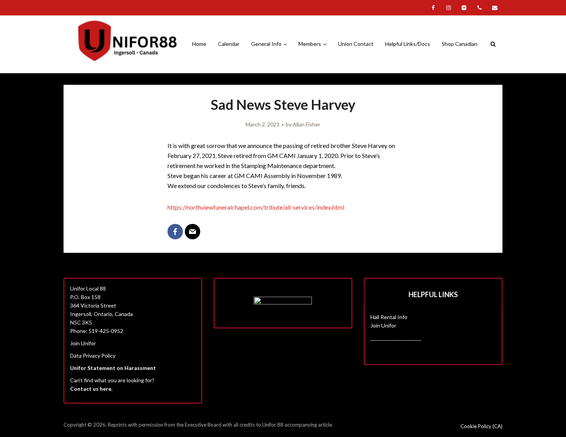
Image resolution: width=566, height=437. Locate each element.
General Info (266, 43)
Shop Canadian (459, 43)
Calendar (228, 43)
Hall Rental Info (388, 317)
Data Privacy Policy (93, 355)
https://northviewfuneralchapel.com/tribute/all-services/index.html (255, 207)
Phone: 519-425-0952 (96, 331)
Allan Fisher (306, 124)
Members (309, 43)
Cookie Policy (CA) (481, 426)
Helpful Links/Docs (407, 43)
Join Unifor (83, 343)
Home (199, 43)
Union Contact (355, 43)
